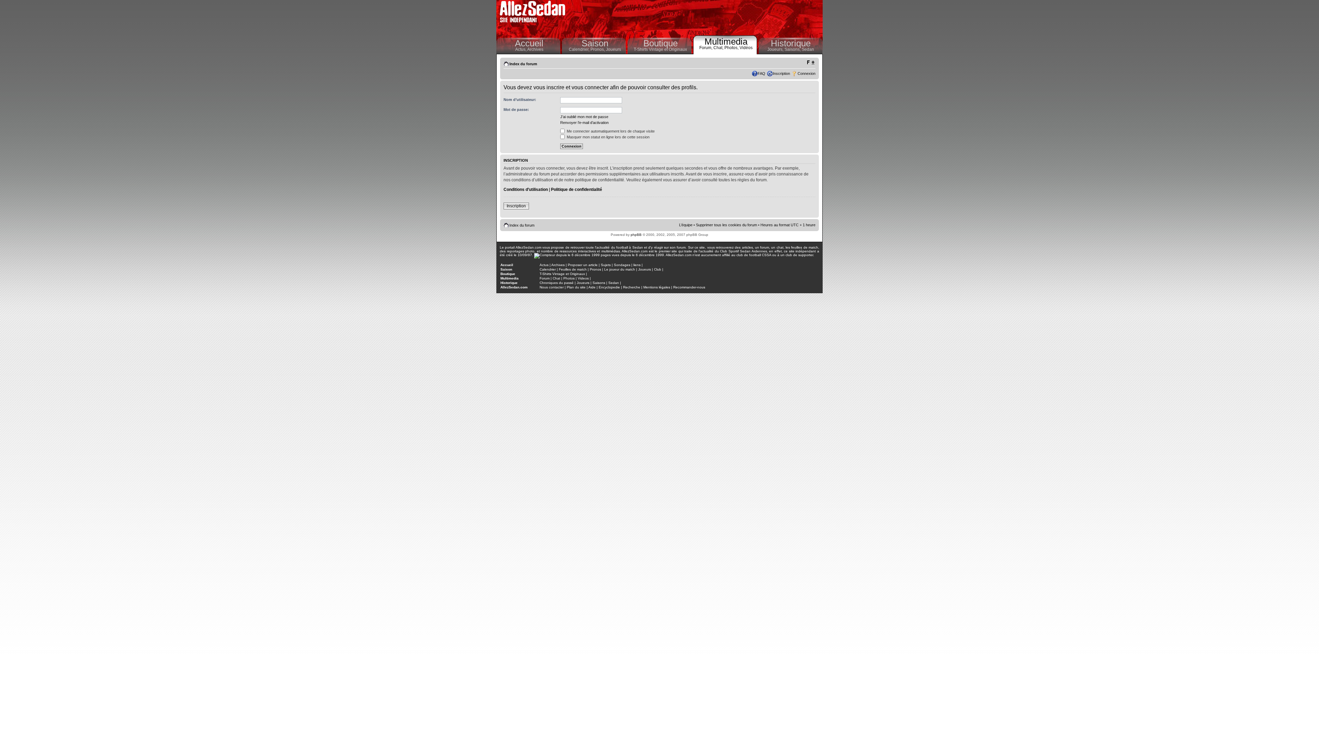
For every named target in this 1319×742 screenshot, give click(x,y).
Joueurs (613, 49)
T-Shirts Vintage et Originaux (660, 49)
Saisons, (793, 49)
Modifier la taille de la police (810, 62)
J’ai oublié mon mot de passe (584, 117)
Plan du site (576, 287)
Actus (544, 265)
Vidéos (746, 47)
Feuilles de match (573, 269)
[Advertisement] (696, 17)
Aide (592, 287)
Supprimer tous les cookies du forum (726, 225)
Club (657, 269)
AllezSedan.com (514, 287)
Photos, (732, 47)
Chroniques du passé (557, 283)
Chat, (718, 47)
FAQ (761, 73)
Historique (791, 43)
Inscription (781, 73)
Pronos (595, 269)
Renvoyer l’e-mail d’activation (584, 123)
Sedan (808, 49)
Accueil (529, 43)
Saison (595, 43)
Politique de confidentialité (576, 189)
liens (637, 265)
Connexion (806, 73)
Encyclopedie (609, 287)
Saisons (599, 283)
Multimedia (725, 41)
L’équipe (685, 225)
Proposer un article (583, 265)
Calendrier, (579, 49)
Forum (545, 278)
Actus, (521, 49)
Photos (569, 278)
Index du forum (523, 64)
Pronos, (598, 49)
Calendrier (548, 269)
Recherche (631, 287)
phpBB (636, 235)
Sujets (606, 265)
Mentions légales (656, 287)
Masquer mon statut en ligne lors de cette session (608, 137)
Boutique (660, 43)
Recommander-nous (689, 287)
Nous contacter (552, 287)
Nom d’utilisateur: (520, 100)
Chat (556, 278)
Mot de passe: (516, 109)
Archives (535, 49)
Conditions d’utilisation (526, 189)
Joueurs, (776, 49)
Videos (583, 278)
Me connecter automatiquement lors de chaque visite (610, 131)
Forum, (706, 47)
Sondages (622, 265)
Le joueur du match (619, 269)
